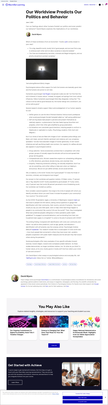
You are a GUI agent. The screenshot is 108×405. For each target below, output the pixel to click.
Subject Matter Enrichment (54, 264)
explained (35, 229)
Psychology (29, 264)
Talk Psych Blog (72, 264)
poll (66, 42)
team (75, 200)
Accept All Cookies (82, 401)
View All (54, 345)
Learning (64, 264)
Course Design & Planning (40, 264)
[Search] (103, 5)
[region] (54, 397)
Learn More (15, 382)
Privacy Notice (55, 393)
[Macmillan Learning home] (15, 4)
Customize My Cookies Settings (83, 393)
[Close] (105, 397)
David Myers (45, 279)
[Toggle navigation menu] (3, 4)
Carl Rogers (47, 94)
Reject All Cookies (83, 397)
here (46, 286)
